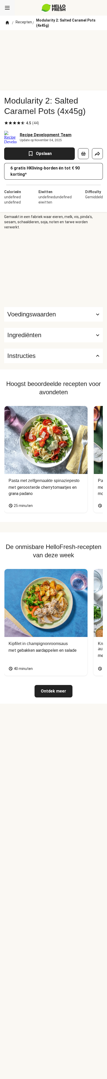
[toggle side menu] (7, 8)
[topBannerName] (53, 39)
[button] (53, 335)
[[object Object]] (83, 153)
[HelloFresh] (54, 8)
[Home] (7, 22)
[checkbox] (6, 123)
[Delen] (97, 153)
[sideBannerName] (53, 268)
